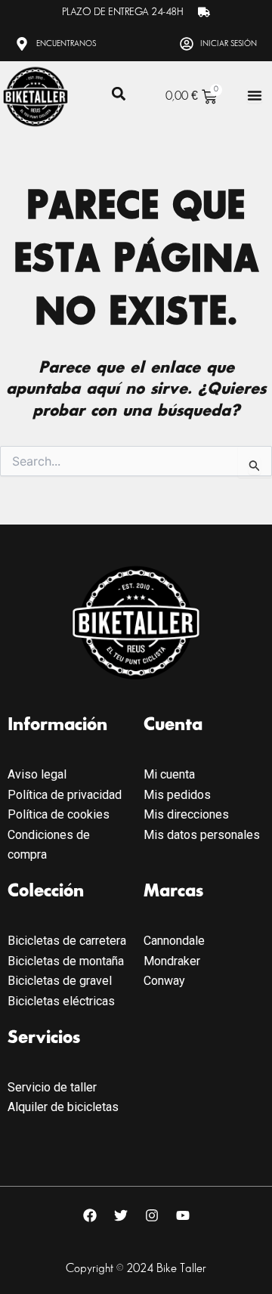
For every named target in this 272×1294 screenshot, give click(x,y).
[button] (118, 94)
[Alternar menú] (254, 95)
